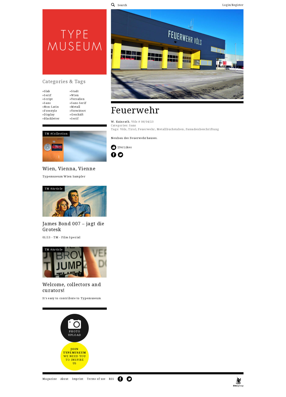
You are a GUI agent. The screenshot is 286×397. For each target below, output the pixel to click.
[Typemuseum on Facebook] (120, 379)
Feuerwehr (146, 129)
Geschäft (77, 114)
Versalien (78, 99)
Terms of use (96, 378)
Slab (47, 91)
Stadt (75, 91)
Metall (75, 106)
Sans (132, 125)
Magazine (50, 378)
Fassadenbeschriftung (202, 129)
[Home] (75, 42)
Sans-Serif (78, 103)
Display (49, 114)
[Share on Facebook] (113, 154)
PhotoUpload (74, 333)
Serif (47, 95)
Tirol (132, 129)
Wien (75, 95)
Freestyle (50, 110)
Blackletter (51, 118)
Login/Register (232, 5)
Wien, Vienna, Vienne (69, 168)
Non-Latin (51, 106)
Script (48, 99)
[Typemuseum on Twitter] (129, 379)
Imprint (78, 378)
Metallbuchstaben (170, 129)
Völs (123, 129)
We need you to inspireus (74, 356)
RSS (111, 378)
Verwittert (78, 110)
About (64, 378)
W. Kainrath (120, 121)
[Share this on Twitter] (120, 154)
